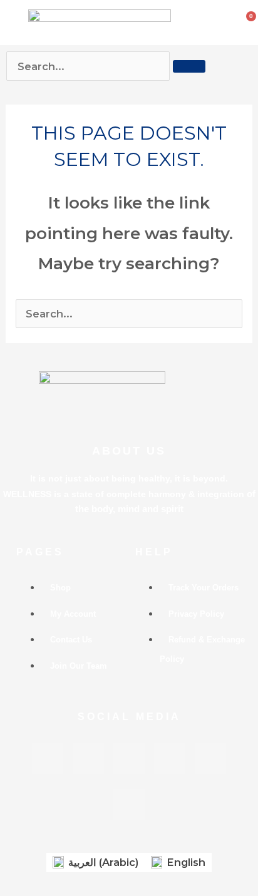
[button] (13, 22)
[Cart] (248, 19)
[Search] (189, 66)
